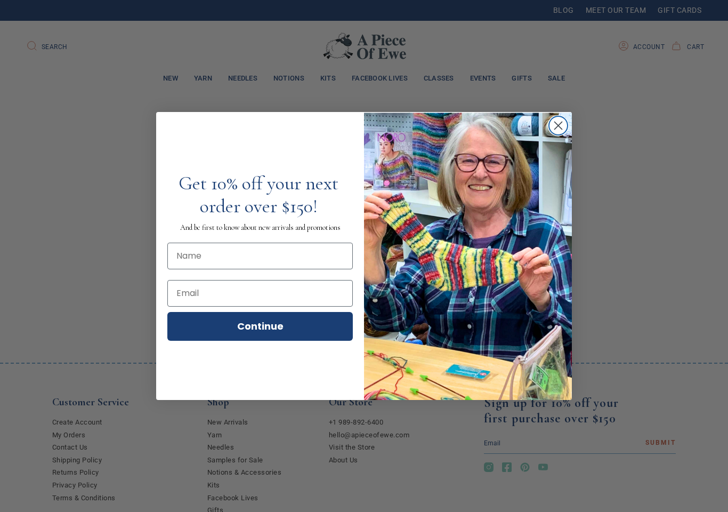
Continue (260, 326)
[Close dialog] (558, 125)
